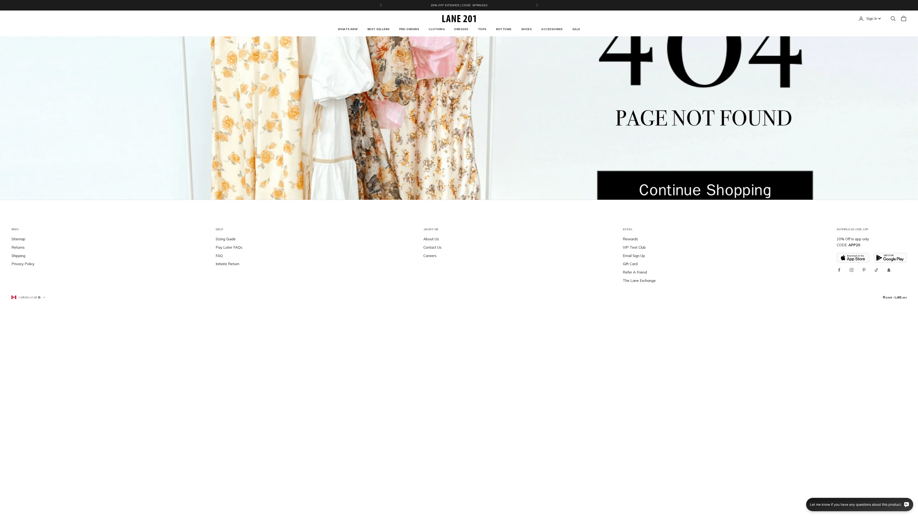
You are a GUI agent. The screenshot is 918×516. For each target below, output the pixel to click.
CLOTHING (437, 29)
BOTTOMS (504, 29)
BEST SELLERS (378, 29)
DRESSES (461, 29)
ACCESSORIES (552, 29)
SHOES (526, 29)
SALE (576, 29)
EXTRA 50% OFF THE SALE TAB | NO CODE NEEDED (459, 5)
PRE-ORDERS (409, 29)
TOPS (482, 29)
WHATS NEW (348, 29)
